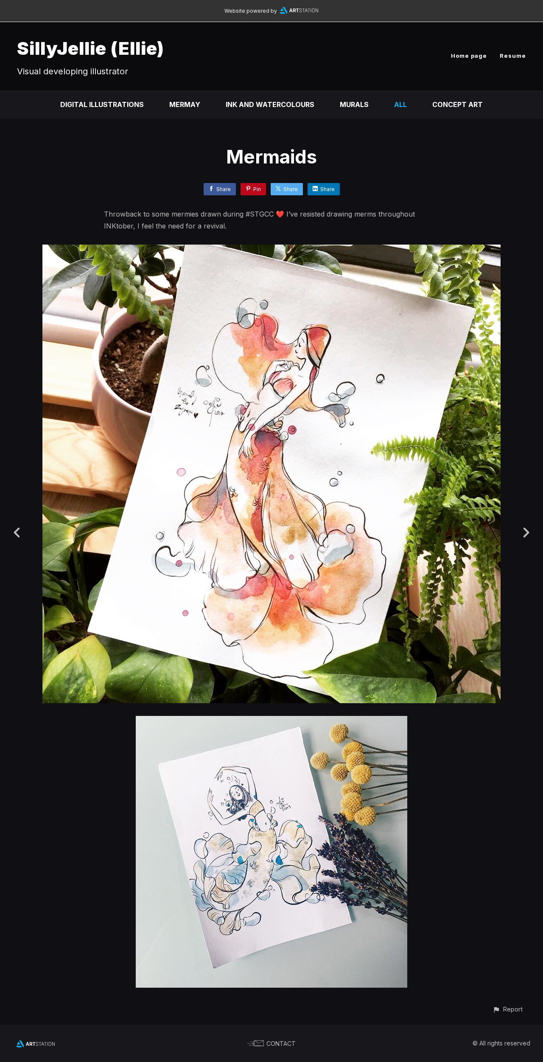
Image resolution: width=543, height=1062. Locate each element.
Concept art (457, 104)
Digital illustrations (102, 104)
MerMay (184, 104)
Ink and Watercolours (270, 104)
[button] (507, 1009)
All (400, 104)
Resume (513, 55)
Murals (354, 104)
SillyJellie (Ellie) (90, 48)
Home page (469, 55)
